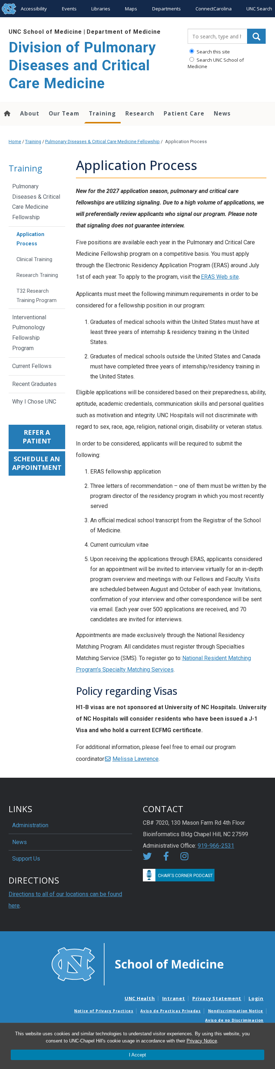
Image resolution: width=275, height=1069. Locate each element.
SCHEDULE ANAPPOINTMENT (37, 463)
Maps (131, 8)
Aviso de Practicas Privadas (170, 1010)
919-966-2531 (216, 845)
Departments (166, 8)
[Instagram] (184, 857)
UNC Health (140, 998)
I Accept (137, 1055)
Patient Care (184, 113)
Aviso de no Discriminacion (234, 1020)
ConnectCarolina (214, 8)
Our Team (64, 113)
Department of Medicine (124, 31)
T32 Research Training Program (36, 295)
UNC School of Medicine (45, 31)
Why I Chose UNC (34, 401)
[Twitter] (147, 857)
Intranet (173, 998)
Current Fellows (32, 366)
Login (256, 998)
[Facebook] (166, 857)
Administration (30, 825)
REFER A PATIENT (37, 436)
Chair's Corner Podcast (185, 875)
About (29, 113)
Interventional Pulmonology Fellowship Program (29, 333)
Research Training (37, 275)
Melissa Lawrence (135, 758)
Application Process (30, 239)
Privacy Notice (202, 1041)
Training (102, 113)
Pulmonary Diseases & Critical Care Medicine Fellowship (102, 141)
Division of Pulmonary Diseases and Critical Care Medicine (82, 65)
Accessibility (34, 8)
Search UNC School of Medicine (216, 63)
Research (139, 113)
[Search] (256, 36)
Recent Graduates (34, 384)
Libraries (100, 8)
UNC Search (259, 8)
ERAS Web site (220, 276)
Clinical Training (34, 259)
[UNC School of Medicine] (137, 963)
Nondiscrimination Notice (235, 1010)
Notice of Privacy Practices (103, 1010)
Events (69, 8)
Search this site (213, 51)
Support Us (26, 858)
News (222, 113)
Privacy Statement (216, 998)
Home (15, 141)
